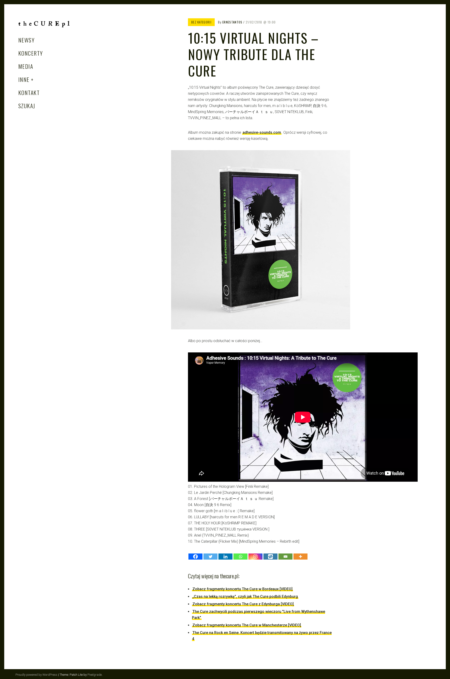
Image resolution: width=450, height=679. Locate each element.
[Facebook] (195, 556)
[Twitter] (210, 556)
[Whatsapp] (240, 556)
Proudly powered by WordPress (36, 674)
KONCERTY (30, 53)
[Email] (285, 556)
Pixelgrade (94, 674)
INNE (24, 79)
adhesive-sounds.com (262, 132)
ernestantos (232, 22)
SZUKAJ (26, 105)
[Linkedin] (225, 556)
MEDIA (25, 66)
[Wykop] (270, 556)
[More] (300, 556)
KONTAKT (29, 92)
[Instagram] (255, 556)
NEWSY (26, 40)
